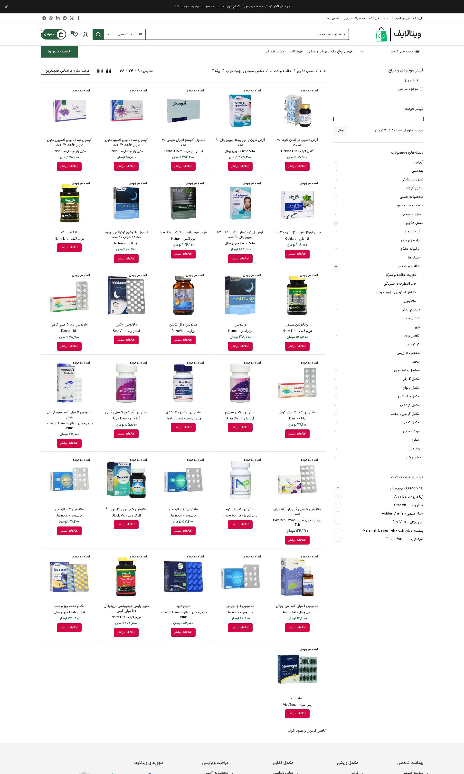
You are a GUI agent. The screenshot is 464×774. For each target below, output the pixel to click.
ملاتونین (410, 301)
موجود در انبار (408, 89)
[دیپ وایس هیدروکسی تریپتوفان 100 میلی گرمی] (126, 577)
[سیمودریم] (183, 577)
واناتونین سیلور (297, 324)
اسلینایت (297, 698)
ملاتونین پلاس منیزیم (240, 412)
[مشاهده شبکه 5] (100, 71)
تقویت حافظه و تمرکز (401, 275)
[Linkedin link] (58, 18)
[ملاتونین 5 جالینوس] (183, 480)
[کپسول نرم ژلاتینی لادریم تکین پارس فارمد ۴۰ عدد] (126, 111)
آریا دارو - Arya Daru (240, 418)
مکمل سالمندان (409, 396)
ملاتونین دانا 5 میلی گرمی (69, 324)
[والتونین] (240, 295)
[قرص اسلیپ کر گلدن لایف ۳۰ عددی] (297, 111)
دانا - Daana (69, 331)
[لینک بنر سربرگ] (232, 6)
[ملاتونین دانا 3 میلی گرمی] (297, 383)
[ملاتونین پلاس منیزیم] (240, 383)
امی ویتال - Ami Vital (297, 612)
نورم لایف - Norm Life (69, 238)
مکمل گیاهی (411, 422)
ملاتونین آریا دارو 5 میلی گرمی (126, 412)
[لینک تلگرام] (44, 18)
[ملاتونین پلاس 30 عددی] (183, 383)
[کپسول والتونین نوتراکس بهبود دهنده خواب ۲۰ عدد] (126, 203)
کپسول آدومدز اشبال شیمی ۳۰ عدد (183, 143)
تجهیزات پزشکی (412, 179)
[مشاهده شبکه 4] (108, 71)
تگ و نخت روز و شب (69, 606)
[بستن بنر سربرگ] (6, 6)
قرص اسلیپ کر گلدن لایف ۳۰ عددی (297, 143)
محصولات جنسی (411, 196)
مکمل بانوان (411, 387)
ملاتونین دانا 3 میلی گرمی (297, 412)
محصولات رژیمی (408, 353)
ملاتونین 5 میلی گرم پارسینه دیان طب (297, 512)
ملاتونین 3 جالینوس (69, 509)
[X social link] (72, 18)
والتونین (240, 324)
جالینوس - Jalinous (183, 515)
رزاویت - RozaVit (183, 331)
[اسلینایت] (297, 669)
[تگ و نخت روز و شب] (69, 577)
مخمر (416, 361)
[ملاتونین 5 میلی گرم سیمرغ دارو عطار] (69, 383)
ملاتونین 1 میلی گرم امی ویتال (297, 606)
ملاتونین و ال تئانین (183, 324)
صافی (340, 131)
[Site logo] (399, 34)
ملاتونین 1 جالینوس (240, 606)
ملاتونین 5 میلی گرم (240, 509)
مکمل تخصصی (412, 214)
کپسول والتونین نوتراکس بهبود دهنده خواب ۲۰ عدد (126, 235)
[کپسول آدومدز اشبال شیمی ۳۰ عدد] (183, 111)
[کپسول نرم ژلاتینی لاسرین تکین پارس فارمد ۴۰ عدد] (69, 111)
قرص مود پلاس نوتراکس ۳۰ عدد (183, 232)
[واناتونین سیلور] (297, 295)
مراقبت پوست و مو (410, 205)
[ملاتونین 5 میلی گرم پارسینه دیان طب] (297, 480)
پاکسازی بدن (410, 240)
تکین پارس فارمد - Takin (126, 151)
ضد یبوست (412, 318)
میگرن (415, 439)
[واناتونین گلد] (69, 203)
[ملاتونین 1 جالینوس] (240, 577)
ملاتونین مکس (126, 324)
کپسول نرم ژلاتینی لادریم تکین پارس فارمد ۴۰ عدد (126, 143)
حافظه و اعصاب (409, 266)
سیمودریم (183, 606)
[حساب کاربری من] (85, 34)
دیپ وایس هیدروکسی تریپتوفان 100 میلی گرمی (126, 609)
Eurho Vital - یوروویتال (240, 151)
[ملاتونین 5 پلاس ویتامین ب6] (126, 480)
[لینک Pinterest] (64, 18)
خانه (323, 71)
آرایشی (418, 162)
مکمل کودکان (410, 405)
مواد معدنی (411, 431)
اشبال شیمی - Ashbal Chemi (183, 151)
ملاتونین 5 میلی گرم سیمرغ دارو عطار (69, 415)
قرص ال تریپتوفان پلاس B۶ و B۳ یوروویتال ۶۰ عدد (240, 235)
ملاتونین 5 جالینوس (183, 509)
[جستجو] (98, 34)
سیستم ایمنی (411, 309)
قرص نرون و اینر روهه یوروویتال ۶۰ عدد (240, 143)
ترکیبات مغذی (410, 248)
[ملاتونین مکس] (126, 295)
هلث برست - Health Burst (183, 418)
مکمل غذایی (414, 223)
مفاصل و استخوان (407, 370)
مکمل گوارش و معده (405, 414)
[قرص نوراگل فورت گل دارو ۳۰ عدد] (297, 203)
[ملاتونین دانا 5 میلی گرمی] (69, 295)
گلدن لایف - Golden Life (297, 151)
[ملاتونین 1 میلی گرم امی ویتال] (297, 577)
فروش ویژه (411, 80)
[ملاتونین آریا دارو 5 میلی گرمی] (126, 383)
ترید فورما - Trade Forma (240, 515)
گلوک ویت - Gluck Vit (126, 515)
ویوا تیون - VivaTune (297, 704)
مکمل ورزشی (414, 457)
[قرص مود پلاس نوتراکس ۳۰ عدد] (183, 203)
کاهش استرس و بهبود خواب (396, 292)
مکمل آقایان (411, 379)
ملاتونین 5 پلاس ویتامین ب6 (126, 509)
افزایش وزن (412, 231)
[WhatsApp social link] (51, 18)
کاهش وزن (412, 335)
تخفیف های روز (59, 51)
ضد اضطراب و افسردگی (400, 283)
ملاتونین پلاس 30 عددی (183, 412)
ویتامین (414, 448)
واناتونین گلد (69, 232)
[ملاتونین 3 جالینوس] (69, 480)
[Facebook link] (78, 18)
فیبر (417, 327)
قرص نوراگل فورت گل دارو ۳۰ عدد (297, 232)
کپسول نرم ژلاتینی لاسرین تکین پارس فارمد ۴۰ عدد (69, 143)
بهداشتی (417, 170)
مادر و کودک (414, 188)
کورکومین (413, 344)
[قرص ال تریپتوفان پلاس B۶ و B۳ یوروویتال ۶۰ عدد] (240, 203)
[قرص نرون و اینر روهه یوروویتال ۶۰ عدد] (240, 111)
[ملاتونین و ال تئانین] (183, 295)
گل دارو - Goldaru (297, 238)
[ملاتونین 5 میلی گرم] (240, 480)
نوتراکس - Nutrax (183, 238)
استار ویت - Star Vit (126, 331)
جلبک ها (414, 257)
